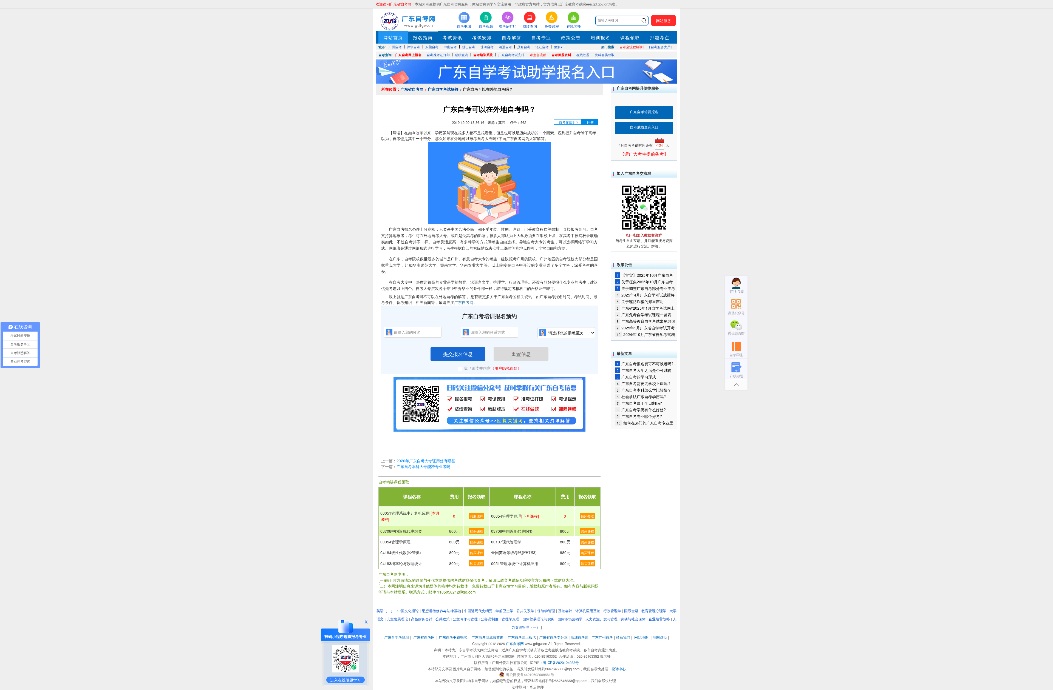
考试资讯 (452, 37)
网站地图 (641, 637)
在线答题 (583, 54)
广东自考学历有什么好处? (641, 409)
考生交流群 (538, 54)
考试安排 (482, 37)
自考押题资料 (561, 54)
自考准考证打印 (438, 54)
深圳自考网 (579, 637)
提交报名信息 (458, 353)
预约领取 (587, 516)
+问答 (589, 122)
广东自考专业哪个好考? (639, 416)
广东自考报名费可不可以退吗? (645, 363)
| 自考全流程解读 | (631, 46)
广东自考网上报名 (408, 54)
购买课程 (476, 531)
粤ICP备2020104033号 (561, 662)
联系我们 (623, 637)
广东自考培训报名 (644, 111)
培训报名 (600, 37)
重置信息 (521, 353)
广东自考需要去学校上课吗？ (644, 383)
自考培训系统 (483, 54)
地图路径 (660, 637)
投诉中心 (619, 668)
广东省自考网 (411, 89)
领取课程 (476, 516)
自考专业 (541, 37)
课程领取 (630, 37)
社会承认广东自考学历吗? (641, 396)
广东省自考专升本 (553, 637)
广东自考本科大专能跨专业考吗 (423, 466)
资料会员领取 (605, 54)
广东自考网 (463, 302)
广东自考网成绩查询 (487, 637)
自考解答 (512, 37)
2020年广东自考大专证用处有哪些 (426, 460)
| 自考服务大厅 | (660, 46)
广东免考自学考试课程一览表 (644, 314)
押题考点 (660, 37)
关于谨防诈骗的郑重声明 (640, 301)
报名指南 (423, 37)
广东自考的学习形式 (636, 377)
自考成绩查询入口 (644, 127)
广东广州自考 (602, 637)
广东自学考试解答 (443, 89)
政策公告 (571, 37)
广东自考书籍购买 (453, 637)
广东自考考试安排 (511, 54)
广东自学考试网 (396, 637)
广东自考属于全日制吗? (639, 403)
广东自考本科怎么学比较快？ (644, 390)
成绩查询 (461, 54)
